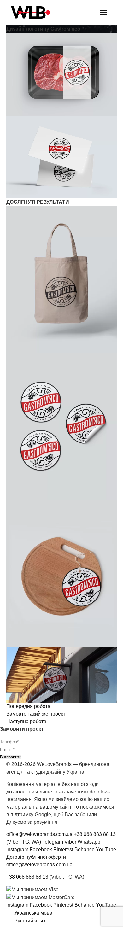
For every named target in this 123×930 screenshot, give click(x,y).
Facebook (41, 849)
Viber (70, 842)
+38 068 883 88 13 (27, 877)
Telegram (52, 842)
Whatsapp (89, 842)
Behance (84, 849)
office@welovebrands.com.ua (39, 834)
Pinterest (63, 849)
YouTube (106, 849)
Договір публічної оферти (36, 857)
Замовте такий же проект (35, 714)
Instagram (17, 849)
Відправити (10, 757)
